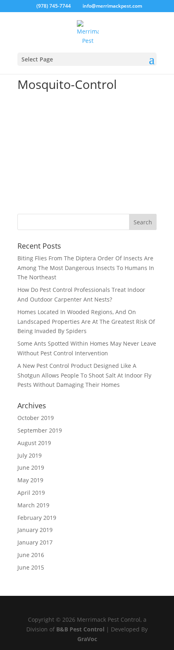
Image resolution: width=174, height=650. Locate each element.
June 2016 (30, 555)
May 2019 (30, 480)
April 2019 (31, 492)
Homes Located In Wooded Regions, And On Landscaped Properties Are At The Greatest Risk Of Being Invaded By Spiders (86, 321)
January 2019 (35, 530)
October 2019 (35, 418)
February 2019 (36, 517)
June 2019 (30, 467)
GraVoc (87, 639)
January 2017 (35, 542)
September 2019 (39, 430)
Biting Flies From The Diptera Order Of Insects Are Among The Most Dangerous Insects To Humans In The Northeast (85, 267)
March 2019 (33, 505)
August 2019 (34, 443)
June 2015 (30, 567)
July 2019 (29, 455)
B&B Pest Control (80, 629)
